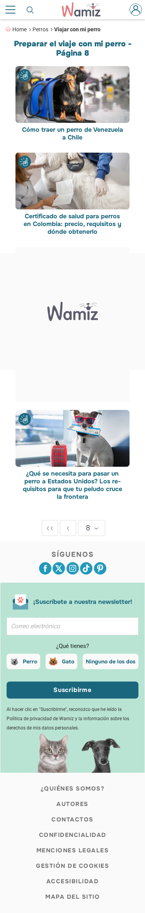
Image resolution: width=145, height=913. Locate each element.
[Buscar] (30, 10)
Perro (30, 661)
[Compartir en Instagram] (73, 568)
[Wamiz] (85, 9)
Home (19, 29)
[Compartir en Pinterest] (100, 568)
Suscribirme (72, 690)
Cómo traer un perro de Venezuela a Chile (72, 133)
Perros (40, 29)
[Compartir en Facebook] (45, 568)
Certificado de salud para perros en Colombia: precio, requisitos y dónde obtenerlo (72, 224)
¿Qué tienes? (72, 646)
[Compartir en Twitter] (59, 568)
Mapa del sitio (72, 897)
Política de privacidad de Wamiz (40, 718)
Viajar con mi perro (77, 29)
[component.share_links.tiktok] (86, 568)
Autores (72, 804)
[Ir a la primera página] (50, 528)
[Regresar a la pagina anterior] (68, 528)
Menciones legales (72, 850)
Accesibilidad (72, 881)
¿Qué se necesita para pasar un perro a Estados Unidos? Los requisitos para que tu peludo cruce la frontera (72, 485)
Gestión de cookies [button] (72, 866)
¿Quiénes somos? (73, 788)
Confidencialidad (72, 835)
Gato (68, 661)
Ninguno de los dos (110, 661)
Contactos (72, 819)
